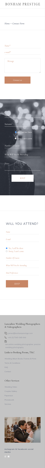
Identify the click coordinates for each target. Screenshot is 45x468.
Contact (8, 371)
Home (7, 23)
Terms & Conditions (12, 363)
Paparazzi (9, 395)
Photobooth (9, 400)
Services (8, 404)
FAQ (6, 367)
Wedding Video (11, 387)
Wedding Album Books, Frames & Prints (20, 359)
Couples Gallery (11, 391)
